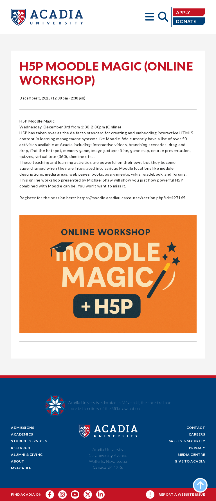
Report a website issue (182, 494)
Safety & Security (187, 441)
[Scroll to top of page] (200, 485)
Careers (197, 434)
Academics (22, 434)
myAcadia (21, 468)
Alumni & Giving (27, 454)
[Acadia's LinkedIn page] (100, 494)
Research (20, 448)
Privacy (197, 448)
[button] (150, 16)
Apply (183, 12)
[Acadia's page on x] (75, 494)
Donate (186, 21)
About (17, 461)
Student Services (29, 441)
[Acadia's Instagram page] (62, 494)
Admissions (22, 427)
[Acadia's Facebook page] (50, 494)
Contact (195, 427)
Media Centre (191, 454)
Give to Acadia (190, 461)
